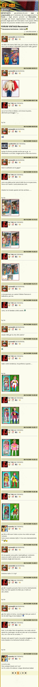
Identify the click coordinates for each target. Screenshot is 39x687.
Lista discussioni (31, 31)
